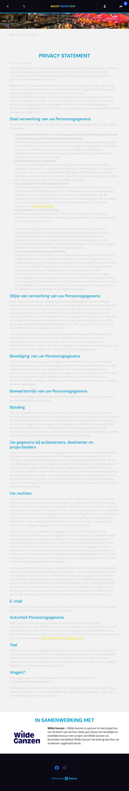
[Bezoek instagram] (64, 767)
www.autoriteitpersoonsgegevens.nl (62, 638)
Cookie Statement (42, 206)
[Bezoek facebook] (57, 767)
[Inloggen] (105, 6)
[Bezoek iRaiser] (64, 778)
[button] (8, 6)
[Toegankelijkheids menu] (125, 3)
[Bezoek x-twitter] (72, 767)
